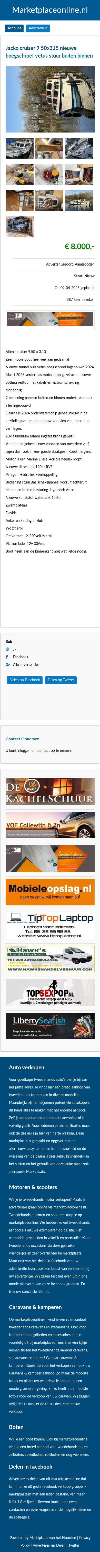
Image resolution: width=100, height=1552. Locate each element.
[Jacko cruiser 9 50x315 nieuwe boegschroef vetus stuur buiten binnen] (50, 134)
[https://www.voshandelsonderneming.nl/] (50, 325)
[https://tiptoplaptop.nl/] (50, 938)
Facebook (20, 657)
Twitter (73, 1545)
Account (14, 28)
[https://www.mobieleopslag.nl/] (50, 904)
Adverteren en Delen (49, 1545)
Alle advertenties (25, 665)
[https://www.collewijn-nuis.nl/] (50, 837)
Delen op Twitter (61, 680)
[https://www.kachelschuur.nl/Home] (50, 804)
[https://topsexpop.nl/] (50, 1005)
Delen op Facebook (24, 680)
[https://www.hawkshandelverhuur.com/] (50, 971)
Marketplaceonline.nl (50, 10)
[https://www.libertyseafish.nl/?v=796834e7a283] (50, 1038)
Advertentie (38, 28)
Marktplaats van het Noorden (53, 1538)
